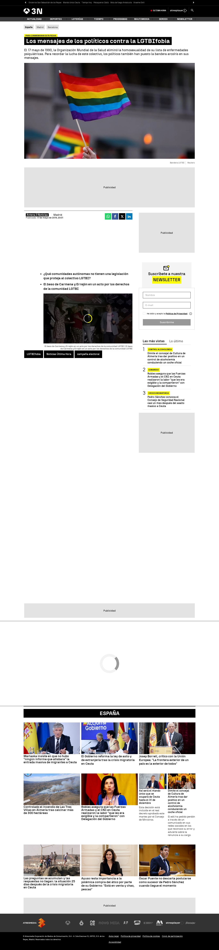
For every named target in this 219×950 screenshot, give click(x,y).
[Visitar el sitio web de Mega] (115, 923)
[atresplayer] (178, 10)
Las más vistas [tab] (153, 341)
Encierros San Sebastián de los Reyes (45, 2)
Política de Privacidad (176, 313)
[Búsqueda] (192, 10)
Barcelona (53, 27)
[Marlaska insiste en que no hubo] (52, 738)
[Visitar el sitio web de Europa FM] (148, 923)
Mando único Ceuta (71, 2)
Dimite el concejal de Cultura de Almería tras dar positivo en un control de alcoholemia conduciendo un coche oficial (166, 358)
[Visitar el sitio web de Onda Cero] (137, 923)
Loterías (77, 19)
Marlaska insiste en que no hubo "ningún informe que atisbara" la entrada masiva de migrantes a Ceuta (50, 759)
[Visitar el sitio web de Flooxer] (190, 923)
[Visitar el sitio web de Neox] (92, 923)
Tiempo (98, 19)
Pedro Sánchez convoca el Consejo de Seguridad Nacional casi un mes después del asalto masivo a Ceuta (166, 401)
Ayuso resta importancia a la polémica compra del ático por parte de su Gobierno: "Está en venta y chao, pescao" (107, 884)
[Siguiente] (193, 2)
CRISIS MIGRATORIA (158, 393)
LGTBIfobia (34, 354)
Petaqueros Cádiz (101, 2)
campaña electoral (88, 354)
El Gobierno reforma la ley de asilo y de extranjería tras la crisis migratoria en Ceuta (108, 760)
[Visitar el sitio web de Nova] (104, 923)
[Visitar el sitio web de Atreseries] (126, 923)
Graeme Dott (139, 2)
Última (159, 10)
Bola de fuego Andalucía (121, 2)
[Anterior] (25, 2)
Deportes (56, 19)
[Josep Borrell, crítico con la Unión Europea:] (167, 738)
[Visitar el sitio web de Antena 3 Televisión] (70, 923)
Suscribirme (167, 322)
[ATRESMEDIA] (34, 923)
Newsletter (184, 19)
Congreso (153, 370)
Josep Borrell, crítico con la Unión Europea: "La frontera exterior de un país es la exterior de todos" (164, 760)
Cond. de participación (172, 936)
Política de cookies (151, 936)
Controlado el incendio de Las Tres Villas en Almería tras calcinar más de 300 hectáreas (48, 809)
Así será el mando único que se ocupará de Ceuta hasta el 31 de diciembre (149, 797)
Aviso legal (114, 936)
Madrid (40, 27)
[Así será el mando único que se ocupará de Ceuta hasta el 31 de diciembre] (153, 781)
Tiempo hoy (87, 2)
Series (163, 19)
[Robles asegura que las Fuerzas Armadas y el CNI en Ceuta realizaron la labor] (109, 789)
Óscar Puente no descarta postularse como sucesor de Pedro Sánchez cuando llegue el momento (165, 882)
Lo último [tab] (176, 341)
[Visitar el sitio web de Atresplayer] (175, 923)
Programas (120, 19)
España (109, 713)
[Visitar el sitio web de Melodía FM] (159, 923)
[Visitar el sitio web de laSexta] (81, 923)
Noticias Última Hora (58, 354)
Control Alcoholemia (160, 349)
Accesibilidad (115, 942)
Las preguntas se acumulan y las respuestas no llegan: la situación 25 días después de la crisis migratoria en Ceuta (49, 883)
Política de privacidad (131, 936)
